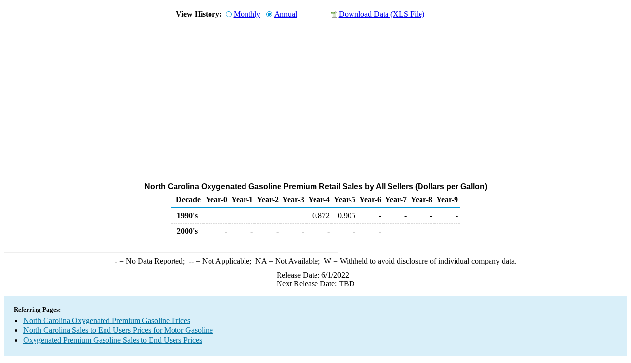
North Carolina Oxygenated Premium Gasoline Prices (106, 320)
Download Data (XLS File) (381, 14)
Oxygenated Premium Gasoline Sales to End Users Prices (112, 340)
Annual (285, 14)
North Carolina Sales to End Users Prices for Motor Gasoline (118, 330)
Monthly (247, 14)
